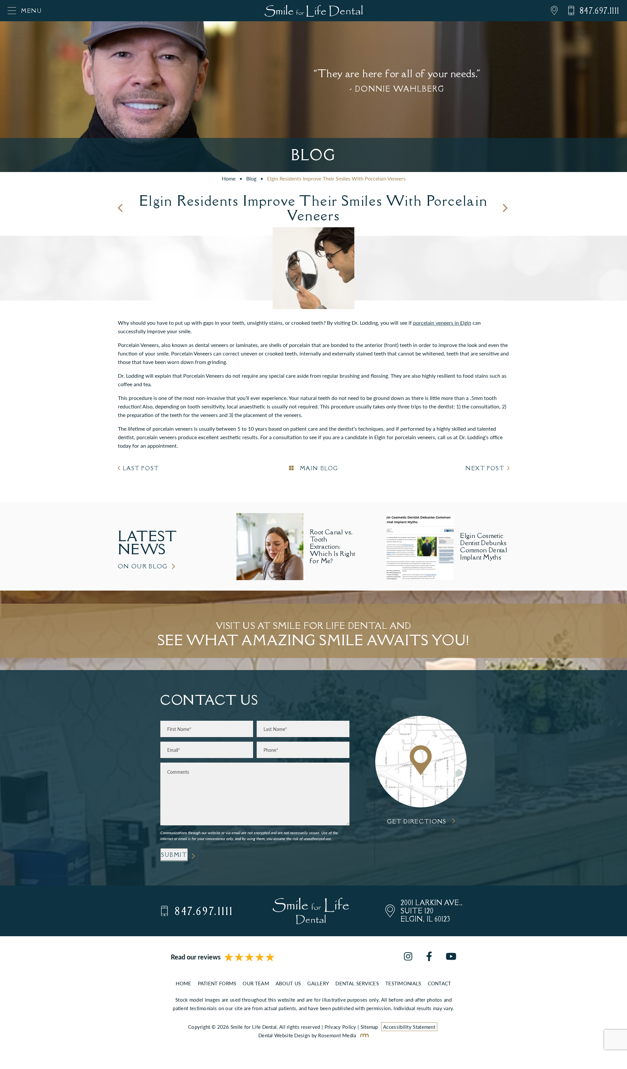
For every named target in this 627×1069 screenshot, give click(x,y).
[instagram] (408, 957)
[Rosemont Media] (363, 1035)
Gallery (318, 983)
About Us (288, 983)
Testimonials (403, 983)
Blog (251, 178)
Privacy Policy (340, 1026)
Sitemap (369, 1026)
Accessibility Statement (409, 1026)
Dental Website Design (284, 1035)
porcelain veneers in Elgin (442, 322)
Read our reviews (196, 957)
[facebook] (429, 957)
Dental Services (357, 983)
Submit (174, 854)
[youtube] (451, 957)
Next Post (484, 468)
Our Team (256, 983)
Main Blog (318, 468)
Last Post (141, 468)
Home (228, 178)
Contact (439, 983)
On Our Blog (143, 566)
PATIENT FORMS (217, 983)
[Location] (549, 11)
